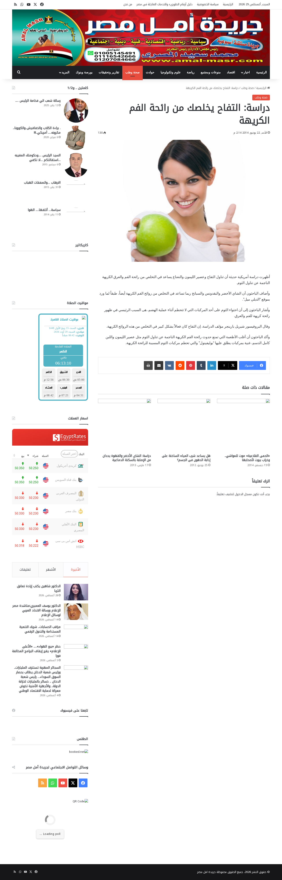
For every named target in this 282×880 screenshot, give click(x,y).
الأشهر (51, 569)
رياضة (191, 72)
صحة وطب (132, 72)
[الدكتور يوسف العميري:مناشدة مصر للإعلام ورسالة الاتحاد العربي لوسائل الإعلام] (76, 611)
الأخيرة (76, 569)
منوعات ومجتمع (211, 72)
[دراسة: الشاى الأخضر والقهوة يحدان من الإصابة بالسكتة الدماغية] (124, 425)
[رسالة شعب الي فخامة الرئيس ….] (76, 110)
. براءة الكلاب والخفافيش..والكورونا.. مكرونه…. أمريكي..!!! (37, 130)
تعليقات (25, 569)
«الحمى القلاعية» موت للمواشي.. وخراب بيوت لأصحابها (247, 458)
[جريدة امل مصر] (141, 37)
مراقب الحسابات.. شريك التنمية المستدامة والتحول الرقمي (40, 629)
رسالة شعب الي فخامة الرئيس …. (38, 101)
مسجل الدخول (243, 494)
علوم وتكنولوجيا (171, 72)
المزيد (65, 72)
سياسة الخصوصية (208, 4)
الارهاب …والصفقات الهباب (42, 183)
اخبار (247, 72)
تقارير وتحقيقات (109, 72)
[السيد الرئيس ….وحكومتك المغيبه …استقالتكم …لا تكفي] (76, 165)
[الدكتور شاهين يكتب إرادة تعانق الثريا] (76, 592)
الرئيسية (228, 4)
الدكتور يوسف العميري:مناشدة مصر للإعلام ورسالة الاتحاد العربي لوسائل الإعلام (37, 610)
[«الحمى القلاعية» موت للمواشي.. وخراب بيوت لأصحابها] (243, 425)
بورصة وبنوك (84, 72)
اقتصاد (231, 72)
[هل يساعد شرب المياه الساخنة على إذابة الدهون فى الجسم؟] (184, 425)
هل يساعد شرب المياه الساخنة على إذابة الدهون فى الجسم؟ (186, 458)
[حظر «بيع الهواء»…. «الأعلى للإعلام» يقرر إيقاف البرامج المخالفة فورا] (76, 652)
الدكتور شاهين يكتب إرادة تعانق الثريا (39, 588)
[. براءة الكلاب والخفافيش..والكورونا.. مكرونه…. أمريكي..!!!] (76, 138)
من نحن (127, 4)
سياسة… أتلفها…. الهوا (44, 210)
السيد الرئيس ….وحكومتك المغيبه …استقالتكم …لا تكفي (38, 157)
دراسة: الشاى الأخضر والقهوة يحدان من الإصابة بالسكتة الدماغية (127, 458)
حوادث (150, 72)
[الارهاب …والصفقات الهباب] (76, 192)
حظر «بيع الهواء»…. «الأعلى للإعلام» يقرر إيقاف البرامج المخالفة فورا (36, 651)
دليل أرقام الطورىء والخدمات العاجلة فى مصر (165, 4)
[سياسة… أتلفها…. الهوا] (76, 220)
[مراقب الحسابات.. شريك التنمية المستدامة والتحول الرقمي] (76, 633)
